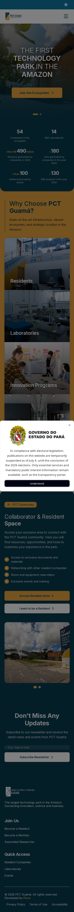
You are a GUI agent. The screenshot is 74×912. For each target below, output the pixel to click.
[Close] (69, 425)
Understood (37, 483)
